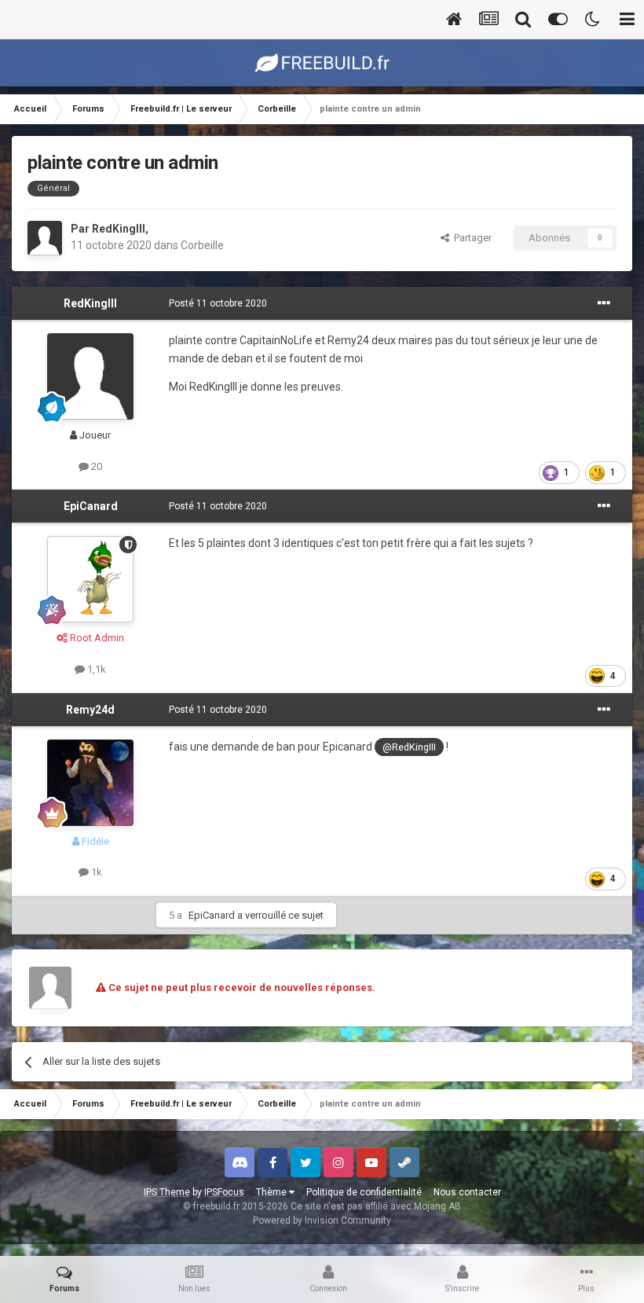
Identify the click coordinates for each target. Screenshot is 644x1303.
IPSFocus (224, 1192)
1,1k (95, 669)
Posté (218, 303)
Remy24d (90, 709)
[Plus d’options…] (604, 303)
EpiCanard (91, 506)
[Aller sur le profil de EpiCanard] (90, 579)
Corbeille (202, 245)
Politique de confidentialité (364, 1192)
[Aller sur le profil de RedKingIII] (44, 238)
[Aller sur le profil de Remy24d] (90, 783)
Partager (470, 238)
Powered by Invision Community (322, 1220)
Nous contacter (467, 1192)
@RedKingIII (409, 747)
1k (95, 872)
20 (95, 466)
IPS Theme (167, 1192)
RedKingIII (118, 228)
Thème (272, 1192)
